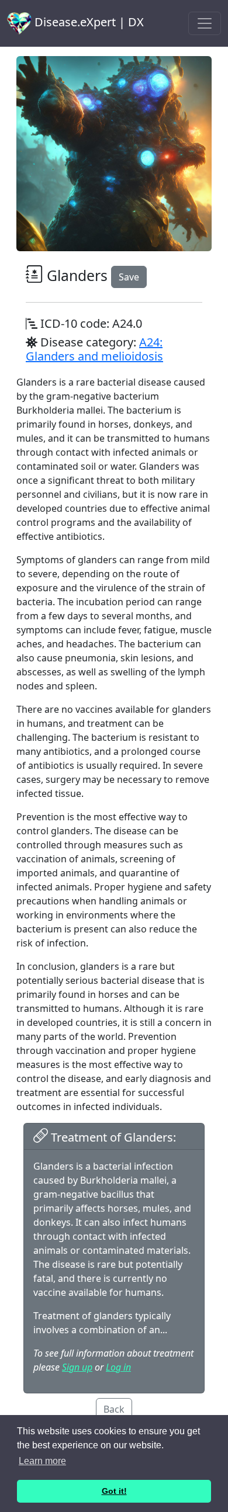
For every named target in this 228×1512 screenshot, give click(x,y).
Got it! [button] (114, 1491)
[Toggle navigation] (204, 23)
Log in (118, 1367)
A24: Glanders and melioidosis (94, 349)
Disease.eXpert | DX (88, 22)
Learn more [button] (42, 1461)
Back (114, 1409)
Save (129, 277)
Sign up (77, 1367)
